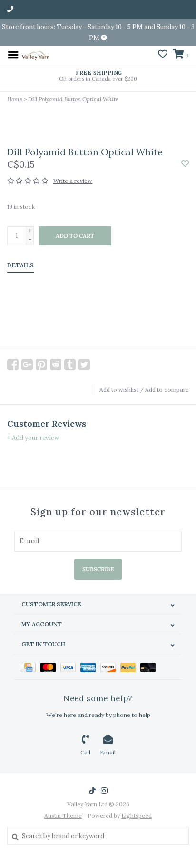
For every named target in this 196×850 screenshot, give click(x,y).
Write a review (72, 180)
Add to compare (167, 389)
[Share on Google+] (27, 364)
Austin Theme (63, 815)
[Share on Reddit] (55, 364)
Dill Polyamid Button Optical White (73, 99)
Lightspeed (136, 815)
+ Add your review (33, 438)
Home (14, 99)
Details (20, 264)
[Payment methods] (30, 666)
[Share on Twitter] (84, 364)
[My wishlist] (162, 55)
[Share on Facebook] (13, 364)
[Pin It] (41, 364)
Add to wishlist (118, 389)
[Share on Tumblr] (70, 364)
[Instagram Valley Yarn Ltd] (104, 790)
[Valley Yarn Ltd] (35, 54)
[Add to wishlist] (185, 164)
